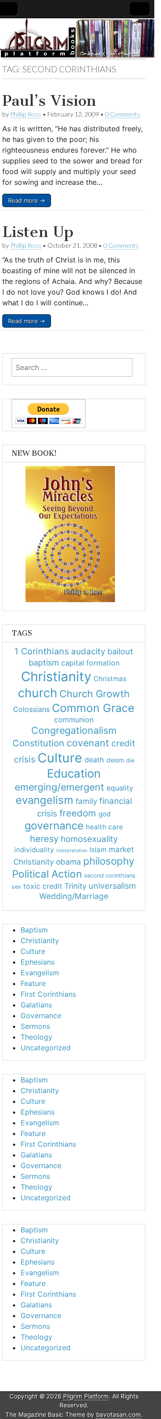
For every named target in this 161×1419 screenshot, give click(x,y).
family (86, 801)
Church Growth (94, 693)
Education (74, 773)
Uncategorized (46, 1047)
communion (73, 719)
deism (115, 760)
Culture (60, 758)
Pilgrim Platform (86, 1396)
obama (68, 861)
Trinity (75, 886)
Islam (97, 849)
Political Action (47, 874)
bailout (120, 651)
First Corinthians (48, 994)
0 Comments (122, 114)
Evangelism (40, 972)
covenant (88, 743)
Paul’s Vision (49, 101)
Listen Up (37, 232)
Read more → (26, 200)
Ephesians (38, 961)
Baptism (34, 929)
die (130, 760)
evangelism (44, 800)
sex (16, 886)
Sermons (35, 1026)
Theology (36, 1036)
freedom (77, 813)
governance (54, 825)
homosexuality (89, 839)
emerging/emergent (59, 787)
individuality (34, 849)
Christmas (110, 678)
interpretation (71, 850)
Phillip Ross (25, 114)
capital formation (90, 662)
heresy (44, 838)
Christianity (56, 676)
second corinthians (110, 875)
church (37, 693)
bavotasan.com (118, 1414)
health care (104, 827)
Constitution (38, 743)
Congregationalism (74, 730)
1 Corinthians (41, 651)
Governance (41, 1015)
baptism (44, 662)
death (94, 759)
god (104, 814)
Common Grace (93, 708)
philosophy (108, 861)
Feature (33, 983)
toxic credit (42, 886)
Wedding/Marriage (73, 896)
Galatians (36, 1004)
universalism (112, 886)
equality (119, 787)
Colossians (31, 709)
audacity (88, 651)
